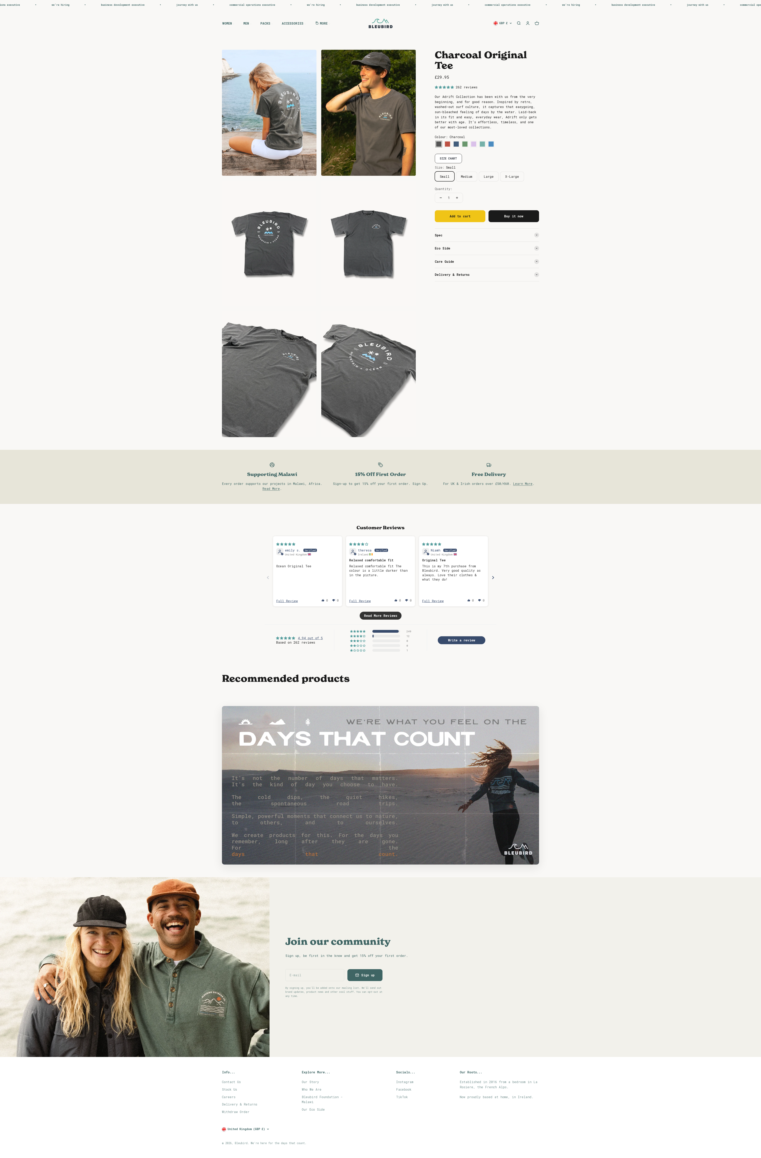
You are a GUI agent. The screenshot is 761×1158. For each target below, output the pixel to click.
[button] (445, 87)
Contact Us (231, 1082)
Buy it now (513, 216)
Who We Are (311, 1089)
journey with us (148, 4)
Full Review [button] (287, 601)
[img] (285, 544)
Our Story (310, 1082)
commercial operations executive (213, 4)
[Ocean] (491, 144)
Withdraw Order (236, 1112)
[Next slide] (493, 577)
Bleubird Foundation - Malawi (322, 1099)
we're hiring (22, 4)
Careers (228, 1097)
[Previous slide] (268, 577)
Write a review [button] (461, 640)
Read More (271, 488)
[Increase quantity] (457, 198)
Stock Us (229, 1089)
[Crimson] (447, 144)
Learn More (523, 484)
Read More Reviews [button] (380, 615)
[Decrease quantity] (440, 198)
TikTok (402, 1097)
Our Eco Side (313, 1109)
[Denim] (456, 144)
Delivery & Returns (239, 1104)
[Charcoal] (439, 144)
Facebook (403, 1089)
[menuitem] (228, 23)
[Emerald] (465, 144)
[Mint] (482, 144)
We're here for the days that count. (278, 1143)
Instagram (404, 1082)
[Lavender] (474, 144)
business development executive (84, 4)
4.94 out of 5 (310, 638)
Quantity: (443, 188)
